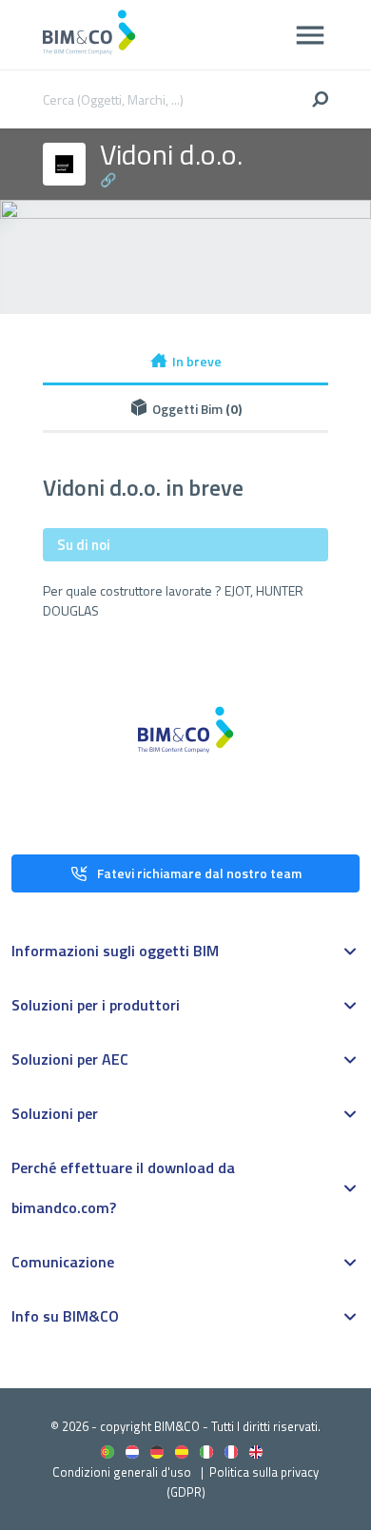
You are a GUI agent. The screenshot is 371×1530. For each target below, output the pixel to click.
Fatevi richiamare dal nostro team (199, 873)
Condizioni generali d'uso (121, 1471)
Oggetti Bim (197, 409)
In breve (197, 361)
